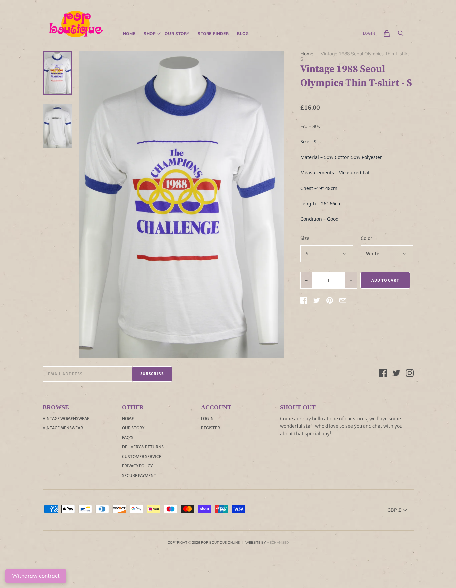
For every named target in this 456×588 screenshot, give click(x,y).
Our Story (177, 33)
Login (369, 33)
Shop (150, 33)
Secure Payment (139, 475)
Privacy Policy (137, 465)
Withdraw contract (36, 575)
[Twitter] (396, 374)
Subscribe (152, 373)
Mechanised (278, 542)
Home (129, 33)
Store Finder (213, 33)
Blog (243, 33)
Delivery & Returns (143, 446)
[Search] (400, 35)
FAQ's (127, 437)
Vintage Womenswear (66, 418)
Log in (207, 418)
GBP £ (394, 510)
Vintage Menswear (63, 427)
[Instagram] (410, 374)
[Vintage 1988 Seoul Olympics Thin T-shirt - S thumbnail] (57, 73)
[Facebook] (383, 374)
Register (210, 427)
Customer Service (141, 456)
